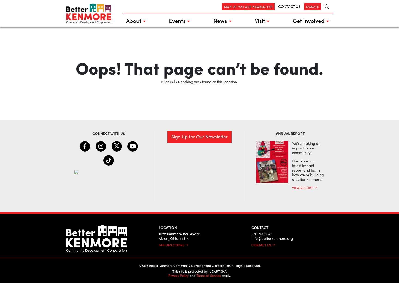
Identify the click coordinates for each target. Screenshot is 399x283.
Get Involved (309, 20)
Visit (260, 20)
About (133, 20)
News (220, 20)
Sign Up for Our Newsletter (248, 6)
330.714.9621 (261, 233)
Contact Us (289, 6)
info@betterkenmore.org (272, 238)
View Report (303, 187)
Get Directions (172, 245)
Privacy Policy (178, 275)
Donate (312, 6)
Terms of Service (208, 275)
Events (177, 20)
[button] (325, 6)
